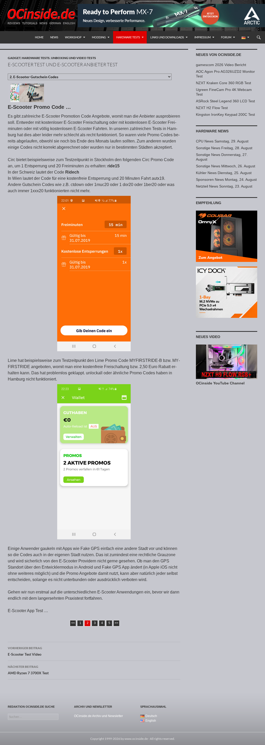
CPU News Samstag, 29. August (222, 141)
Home (39, 37)
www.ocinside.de (136, 739)
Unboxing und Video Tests (73, 58)
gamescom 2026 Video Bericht (221, 65)
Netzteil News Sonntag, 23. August (224, 186)
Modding (99, 37)
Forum (226, 37)
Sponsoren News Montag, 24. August (226, 179)
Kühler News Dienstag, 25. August (224, 173)
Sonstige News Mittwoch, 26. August (225, 166)
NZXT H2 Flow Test (212, 108)
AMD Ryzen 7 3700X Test (28, 670)
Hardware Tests (128, 37)
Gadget (14, 58)
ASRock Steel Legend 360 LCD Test (225, 101)
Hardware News (212, 131)
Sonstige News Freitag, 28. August (224, 148)
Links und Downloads (167, 37)
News (54, 37)
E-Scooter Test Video (25, 651)
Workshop (73, 37)
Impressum (202, 37)
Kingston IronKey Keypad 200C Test (225, 114)
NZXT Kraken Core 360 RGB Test (223, 83)
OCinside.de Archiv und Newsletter (98, 716)
